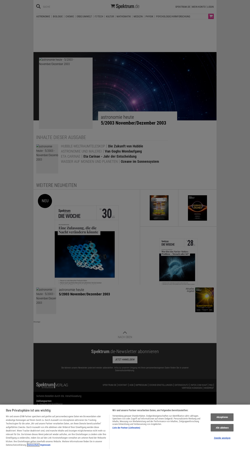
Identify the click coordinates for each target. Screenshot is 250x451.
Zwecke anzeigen (222, 438)
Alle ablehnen (222, 427)
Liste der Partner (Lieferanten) (126, 427)
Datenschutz (33, 445)
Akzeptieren (222, 417)
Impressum (45, 445)
